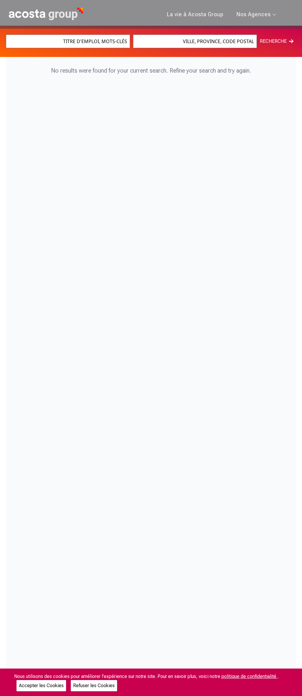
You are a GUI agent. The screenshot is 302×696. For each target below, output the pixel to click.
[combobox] (68, 41)
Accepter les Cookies (41, 685)
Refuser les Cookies (94, 685)
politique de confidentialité (249, 676)
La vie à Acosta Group (195, 14)
